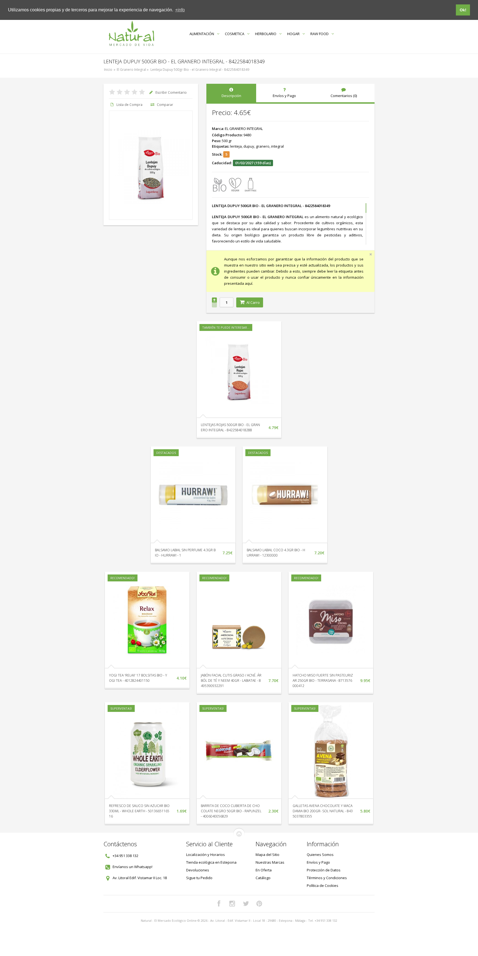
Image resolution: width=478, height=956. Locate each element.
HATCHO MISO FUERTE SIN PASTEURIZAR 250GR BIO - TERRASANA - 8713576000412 (323, 680)
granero (262, 146)
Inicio (108, 69)
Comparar (165, 104)
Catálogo (263, 877)
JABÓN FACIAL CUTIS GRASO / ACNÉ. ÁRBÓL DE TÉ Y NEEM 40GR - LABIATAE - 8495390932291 (231, 680)
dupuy (248, 146)
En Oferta (264, 870)
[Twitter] (245, 903)
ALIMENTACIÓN (201, 33)
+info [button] (180, 9)
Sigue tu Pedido (199, 877)
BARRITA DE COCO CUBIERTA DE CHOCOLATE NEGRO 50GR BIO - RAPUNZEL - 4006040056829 (231, 811)
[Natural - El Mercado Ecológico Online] (131, 33)
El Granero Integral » (133, 69)
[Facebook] (218, 903)
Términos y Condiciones (327, 877)
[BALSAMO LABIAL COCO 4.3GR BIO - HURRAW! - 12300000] (285, 494)
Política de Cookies (322, 885)
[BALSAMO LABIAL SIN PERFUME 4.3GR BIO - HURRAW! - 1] (193, 494)
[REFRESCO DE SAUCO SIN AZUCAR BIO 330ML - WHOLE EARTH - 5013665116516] (147, 750)
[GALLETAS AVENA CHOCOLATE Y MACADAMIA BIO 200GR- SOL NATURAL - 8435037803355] (331, 750)
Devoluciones (197, 870)
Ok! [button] (463, 10)
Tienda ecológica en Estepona (211, 862)
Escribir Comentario (171, 92)
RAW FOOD (319, 33)
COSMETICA (234, 33)
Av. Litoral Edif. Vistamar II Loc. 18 (140, 877)
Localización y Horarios (205, 854)
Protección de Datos (324, 870)
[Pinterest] (259, 903)
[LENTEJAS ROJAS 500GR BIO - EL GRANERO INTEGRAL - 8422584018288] (239, 369)
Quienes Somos (320, 854)
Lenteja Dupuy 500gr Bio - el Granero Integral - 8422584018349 (199, 69)
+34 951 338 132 (125, 855)
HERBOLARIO (265, 33)
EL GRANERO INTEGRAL (244, 128)
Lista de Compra (129, 104)
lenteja (236, 146)
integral (277, 146)
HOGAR (293, 33)
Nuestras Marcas (270, 862)
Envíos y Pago (318, 862)
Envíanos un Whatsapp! (132, 866)
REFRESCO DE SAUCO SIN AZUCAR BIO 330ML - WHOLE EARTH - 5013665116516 (139, 811)
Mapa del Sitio (267, 854)
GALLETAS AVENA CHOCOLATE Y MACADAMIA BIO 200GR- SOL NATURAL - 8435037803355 (323, 811)
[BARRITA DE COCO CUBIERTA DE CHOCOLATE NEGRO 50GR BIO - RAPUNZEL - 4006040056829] (239, 750)
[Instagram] (232, 903)
